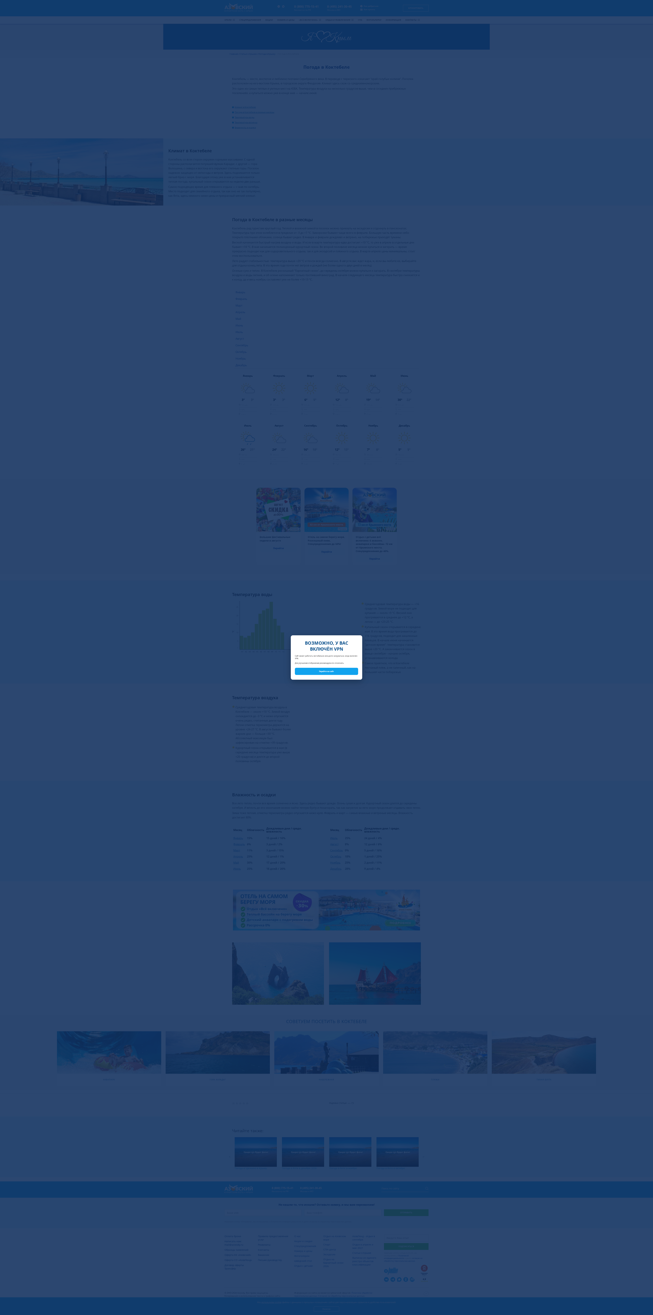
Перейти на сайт (326, 671)
